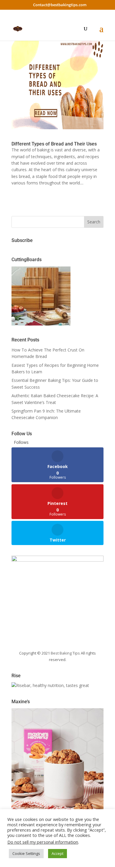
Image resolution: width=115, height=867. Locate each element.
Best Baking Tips (65, 653)
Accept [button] (57, 853)
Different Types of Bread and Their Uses (54, 144)
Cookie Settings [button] (26, 853)
